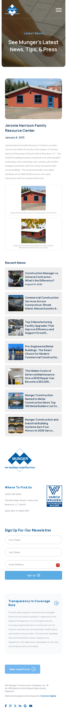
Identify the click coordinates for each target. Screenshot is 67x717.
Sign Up (31, 575)
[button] (58, 10)
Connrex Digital (48, 695)
